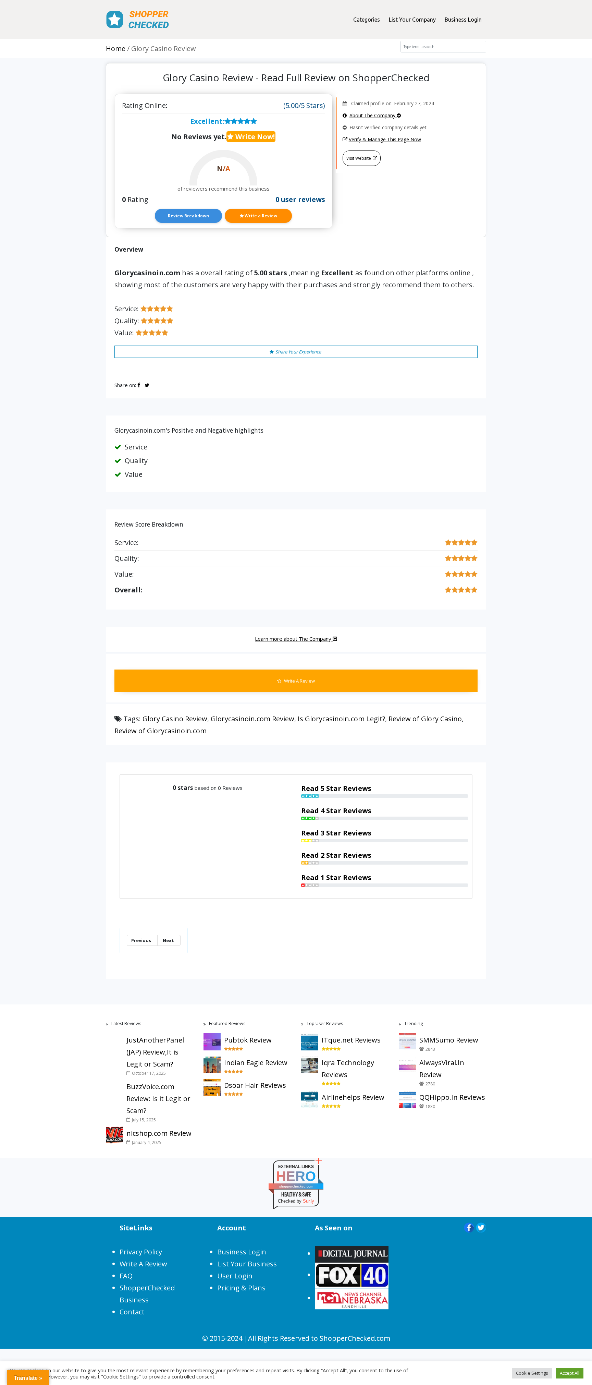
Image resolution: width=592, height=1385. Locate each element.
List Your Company (412, 19)
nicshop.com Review (159, 1133)
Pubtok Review (248, 1040)
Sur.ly (308, 1201)
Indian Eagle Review (255, 1062)
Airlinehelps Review (353, 1097)
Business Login (463, 19)
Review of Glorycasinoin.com (160, 730)
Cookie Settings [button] (532, 1373)
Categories (366, 19)
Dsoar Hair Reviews (255, 1085)
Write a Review (260, 216)
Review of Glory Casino (425, 718)
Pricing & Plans (241, 1287)
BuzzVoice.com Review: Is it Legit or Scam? (158, 1098)
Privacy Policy (141, 1251)
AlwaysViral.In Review (441, 1068)
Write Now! (254, 136)
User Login (234, 1275)
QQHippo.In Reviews (452, 1097)
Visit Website (358, 158)
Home (115, 48)
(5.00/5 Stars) (304, 105)
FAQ (126, 1275)
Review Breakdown (188, 216)
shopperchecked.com (296, 1186)
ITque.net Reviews (351, 1040)
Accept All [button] (569, 1373)
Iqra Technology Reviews (348, 1068)
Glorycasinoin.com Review (252, 718)
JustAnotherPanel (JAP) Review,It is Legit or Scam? (155, 1052)
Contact (132, 1311)
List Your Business (247, 1263)
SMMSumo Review (448, 1040)
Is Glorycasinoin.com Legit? (341, 718)
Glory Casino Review (175, 718)
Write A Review (299, 681)
